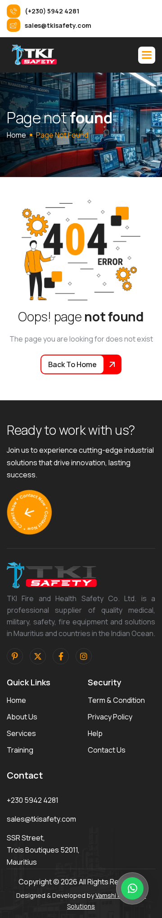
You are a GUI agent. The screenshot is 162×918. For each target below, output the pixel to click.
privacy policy (110, 717)
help (95, 733)
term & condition (116, 700)
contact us (107, 750)
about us (22, 717)
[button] (146, 55)
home (16, 135)
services (21, 733)
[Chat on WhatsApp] (132, 888)
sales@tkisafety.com (41, 819)
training (20, 750)
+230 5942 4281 (32, 800)
